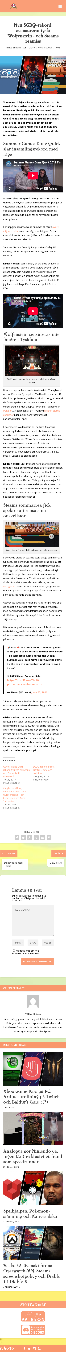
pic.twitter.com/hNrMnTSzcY (25, 684)
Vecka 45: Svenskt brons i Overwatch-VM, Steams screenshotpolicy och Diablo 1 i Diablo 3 (31, 1273)
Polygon (7, 410)
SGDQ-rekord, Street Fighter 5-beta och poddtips (43, 770)
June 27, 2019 (39, 692)
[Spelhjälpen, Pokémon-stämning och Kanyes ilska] (33, 1188)
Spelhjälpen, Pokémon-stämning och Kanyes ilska (30, 1213)
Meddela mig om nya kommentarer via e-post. (25, 952)
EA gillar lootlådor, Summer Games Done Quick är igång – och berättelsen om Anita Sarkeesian (14, 795)
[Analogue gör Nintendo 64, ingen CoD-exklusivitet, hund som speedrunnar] (33, 1129)
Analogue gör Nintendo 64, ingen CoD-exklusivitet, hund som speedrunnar (32, 1156)
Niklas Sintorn (13, 47)
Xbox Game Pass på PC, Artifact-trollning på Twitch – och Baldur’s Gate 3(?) (32, 1097)
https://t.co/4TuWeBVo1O (23, 680)
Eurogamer (9, 586)
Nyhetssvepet (46, 47)
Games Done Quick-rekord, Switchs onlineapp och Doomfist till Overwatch (16, 771)
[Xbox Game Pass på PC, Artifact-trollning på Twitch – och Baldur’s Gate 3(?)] (33, 1069)
